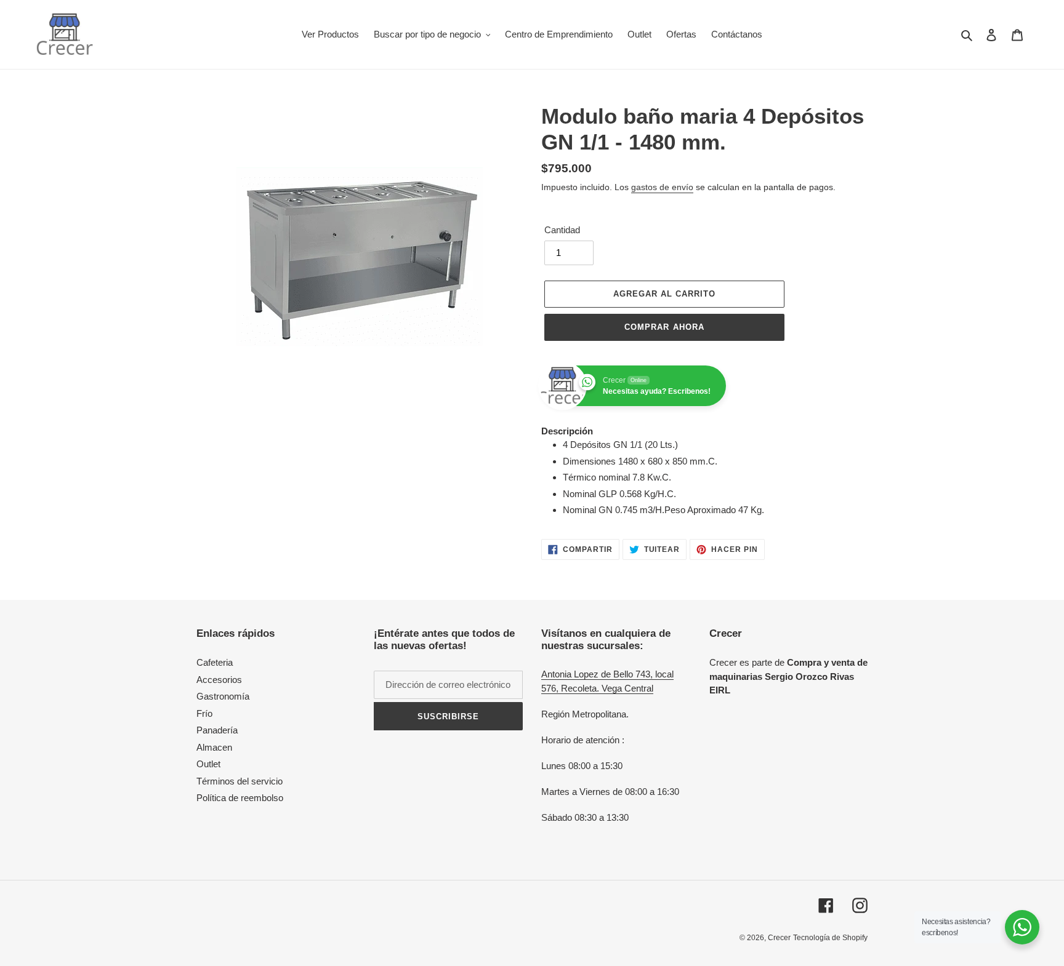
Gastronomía (222, 696)
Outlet (208, 764)
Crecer (779, 937)
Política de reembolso (239, 797)
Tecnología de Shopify (830, 937)
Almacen (214, 747)
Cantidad (562, 230)
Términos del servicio (239, 781)
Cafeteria (214, 662)
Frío (204, 713)
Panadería (217, 730)
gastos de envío (662, 187)
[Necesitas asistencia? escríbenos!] (1022, 927)
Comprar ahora (664, 327)
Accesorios (219, 679)
